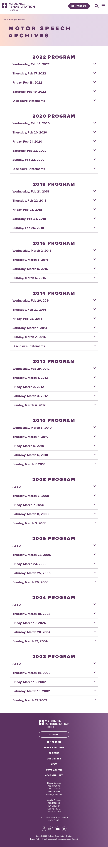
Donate (54, 734)
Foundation (54, 769)
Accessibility (54, 775)
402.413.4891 (54, 820)
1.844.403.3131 (54, 806)
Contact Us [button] (78, 6)
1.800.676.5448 (54, 788)
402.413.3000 (54, 786)
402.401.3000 (54, 803)
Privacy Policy (35, 839)
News (54, 764)
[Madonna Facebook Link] (44, 829)
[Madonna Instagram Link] (50, 829)
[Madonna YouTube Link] (57, 829)
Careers (54, 753)
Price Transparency (49, 839)
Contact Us (54, 742)
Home (4, 19)
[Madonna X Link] (64, 829)
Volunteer (54, 758)
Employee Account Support (68, 839)
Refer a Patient (54, 747)
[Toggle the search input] (96, 6)
